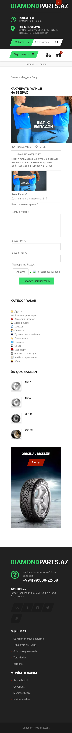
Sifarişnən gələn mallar (25, 651)
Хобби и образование (26, 357)
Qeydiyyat (18, 686)
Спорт (35, 77)
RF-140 (29, 414)
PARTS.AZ (36, 6)
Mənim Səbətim (22, 693)
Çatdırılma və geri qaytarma (28, 638)
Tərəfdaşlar (19, 657)
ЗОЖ (43, 146)
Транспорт (20, 349)
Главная (30, 64)
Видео (26, 77)
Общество (20, 330)
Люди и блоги (22, 323)
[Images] (29, 181)
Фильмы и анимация (25, 353)
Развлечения (21, 338)
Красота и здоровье (25, 319)
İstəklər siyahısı (21, 699)
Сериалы (19, 342)
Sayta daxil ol (20, 680)
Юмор (18, 361)
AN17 (28, 382)
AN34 (28, 398)
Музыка (19, 326)
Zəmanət (18, 663)
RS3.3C (29, 430)
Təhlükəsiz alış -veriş (24, 645)
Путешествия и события (27, 334)
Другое (18, 311)
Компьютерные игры (25, 315)
